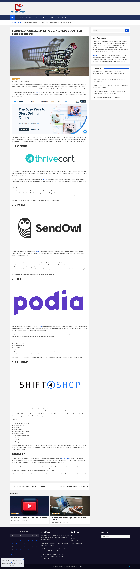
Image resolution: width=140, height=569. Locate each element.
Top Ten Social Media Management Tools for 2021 (71, 486)
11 (16, 544)
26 (20, 549)
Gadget (44, 17)
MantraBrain (79, 566)
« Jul (11, 555)
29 (32, 549)
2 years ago (16, 520)
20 (24, 546)
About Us (65, 17)
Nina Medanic (25, 81)
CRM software (65, 458)
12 (20, 544)
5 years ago (17, 81)
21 (28, 546)
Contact (73, 538)
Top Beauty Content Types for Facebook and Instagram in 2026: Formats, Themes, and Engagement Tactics (52, 556)
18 (16, 546)
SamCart (38, 92)
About (72, 535)
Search (127, 30)
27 (24, 549)
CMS (35, 17)
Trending (20, 17)
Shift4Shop (69, 410)
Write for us (55, 17)
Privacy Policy (74, 540)
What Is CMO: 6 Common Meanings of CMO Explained (107, 97)
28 (28, 549)
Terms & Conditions (76, 543)
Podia (40, 326)
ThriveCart (44, 179)
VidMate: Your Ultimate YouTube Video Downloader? (29, 518)
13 (24, 544)
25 (16, 549)
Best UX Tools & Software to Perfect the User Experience (29, 486)
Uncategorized (16, 79)
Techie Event (96, 55)
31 (12, 552)
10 (12, 544)
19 (20, 546)
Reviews (28, 17)
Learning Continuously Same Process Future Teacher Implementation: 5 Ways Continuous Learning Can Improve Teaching (108, 73)
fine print (11, 562)
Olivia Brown (24, 520)
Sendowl (38, 251)
